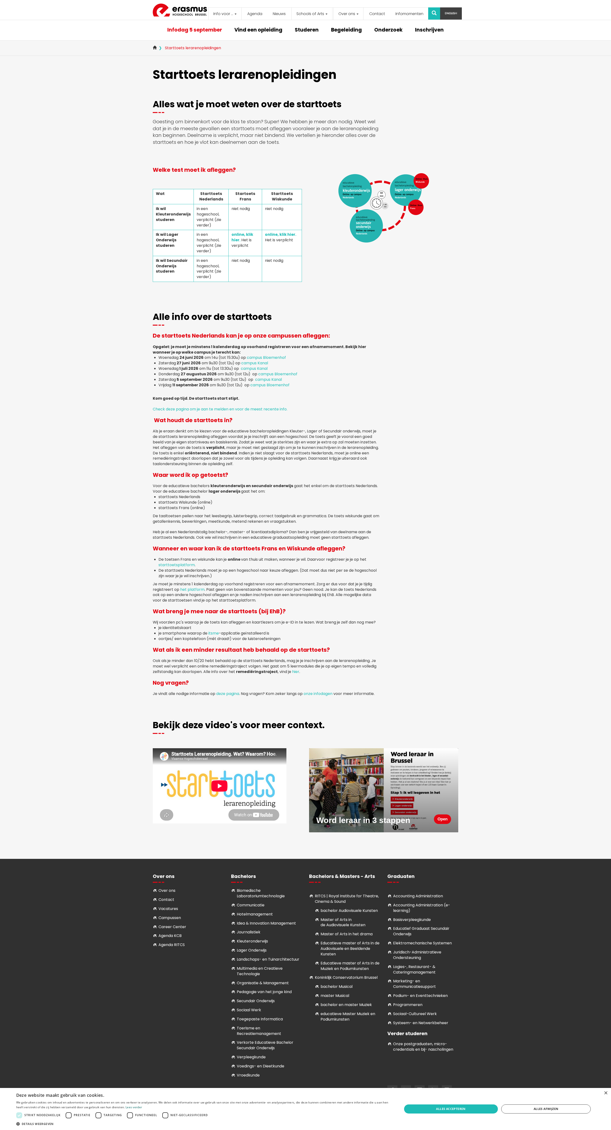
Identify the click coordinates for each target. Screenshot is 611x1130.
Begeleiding (346, 30)
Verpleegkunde (251, 1057)
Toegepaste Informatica (260, 1019)
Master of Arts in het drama (347, 934)
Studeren (307, 30)
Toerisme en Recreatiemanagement (259, 1030)
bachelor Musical (337, 986)
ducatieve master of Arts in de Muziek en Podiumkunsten (350, 965)
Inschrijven (429, 30)
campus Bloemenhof (266, 357)
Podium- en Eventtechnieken (420, 995)
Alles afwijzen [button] (546, 1109)
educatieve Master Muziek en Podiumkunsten (348, 1016)
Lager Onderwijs (252, 950)
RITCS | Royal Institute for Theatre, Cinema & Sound (347, 898)
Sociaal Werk (249, 1010)
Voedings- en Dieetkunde (260, 1066)
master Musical (335, 995)
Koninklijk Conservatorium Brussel (346, 977)
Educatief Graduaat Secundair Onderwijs (421, 931)
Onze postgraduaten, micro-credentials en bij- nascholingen (423, 1046)
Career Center (172, 927)
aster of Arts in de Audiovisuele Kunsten (343, 922)
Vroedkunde (248, 1075)
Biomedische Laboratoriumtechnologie (261, 893)
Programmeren (407, 1004)
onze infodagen (318, 693)
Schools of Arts (310, 13)
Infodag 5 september (194, 30)
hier (295, 671)
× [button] (605, 1093)
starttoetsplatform (176, 565)
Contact (377, 13)
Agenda (254, 13)
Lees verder (134, 1107)
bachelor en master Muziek (346, 1004)
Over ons (347, 13)
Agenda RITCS (171, 944)
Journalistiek (248, 932)
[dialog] (305, 1109)
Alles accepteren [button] (450, 1109)
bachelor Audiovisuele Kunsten (349, 910)
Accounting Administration (418, 896)
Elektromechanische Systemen (422, 943)
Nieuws (279, 13)
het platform (192, 589)
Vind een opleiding (258, 30)
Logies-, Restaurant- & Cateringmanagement (414, 969)
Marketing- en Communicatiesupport (414, 983)
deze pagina (227, 693)
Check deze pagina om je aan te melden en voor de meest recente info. (220, 409)
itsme (213, 633)
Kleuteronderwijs (252, 941)
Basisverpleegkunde (412, 919)
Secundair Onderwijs (256, 1001)
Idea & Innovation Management (266, 923)
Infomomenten (409, 13)
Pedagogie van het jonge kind (264, 992)
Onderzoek (388, 30)
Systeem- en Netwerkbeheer (420, 1023)
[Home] (182, 10)
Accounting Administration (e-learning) (421, 907)
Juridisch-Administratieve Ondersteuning (417, 954)
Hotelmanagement (255, 914)
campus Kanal (255, 363)
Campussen (169, 917)
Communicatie (250, 905)
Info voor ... (223, 13)
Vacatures (168, 908)
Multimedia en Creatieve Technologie (260, 971)
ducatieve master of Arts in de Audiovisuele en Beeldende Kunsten (350, 948)
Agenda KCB (170, 935)
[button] (203, 1123)
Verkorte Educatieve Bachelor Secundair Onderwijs (265, 1045)
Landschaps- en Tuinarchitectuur (268, 959)
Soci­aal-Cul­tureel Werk (415, 1014)
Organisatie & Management (263, 983)
